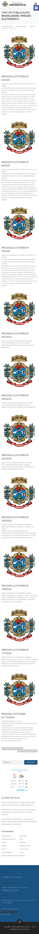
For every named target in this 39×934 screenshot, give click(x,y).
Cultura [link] (4, 842)
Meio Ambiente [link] (7, 852)
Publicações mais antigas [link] (12, 749)
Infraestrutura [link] (24, 849)
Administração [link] (6, 836)
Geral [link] (3, 849)
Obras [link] (22, 852)
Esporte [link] (4, 846)
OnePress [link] (13, 929)
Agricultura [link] (23, 836)
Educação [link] (23, 842)
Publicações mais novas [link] (27, 751)
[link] (36, 8)
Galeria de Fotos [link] (25, 846)
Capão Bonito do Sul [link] (8, 839)
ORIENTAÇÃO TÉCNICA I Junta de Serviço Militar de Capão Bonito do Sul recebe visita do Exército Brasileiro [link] (19, 812)
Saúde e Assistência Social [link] (10, 856)
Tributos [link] (22, 856)
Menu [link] (35, 4)
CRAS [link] (21, 839)
